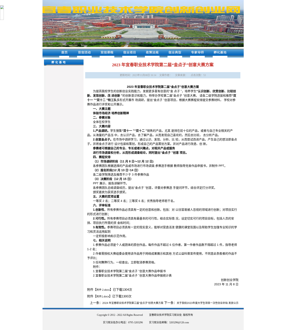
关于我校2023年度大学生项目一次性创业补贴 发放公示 (207, 303)
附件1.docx (103, 296)
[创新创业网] (143, 46)
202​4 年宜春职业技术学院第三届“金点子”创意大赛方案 (132, 303)
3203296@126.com (179, 322)
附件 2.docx (103, 289)
